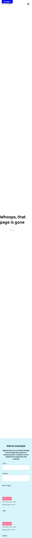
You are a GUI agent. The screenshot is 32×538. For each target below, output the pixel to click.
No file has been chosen (9, 502)
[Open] (28, 4)
